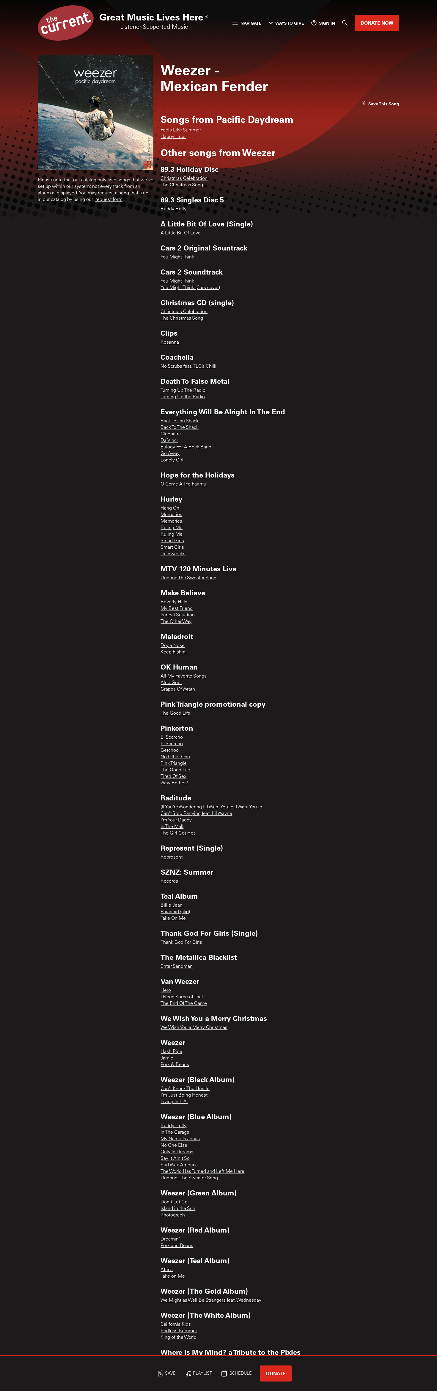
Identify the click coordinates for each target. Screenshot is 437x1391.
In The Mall (172, 826)
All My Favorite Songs (184, 676)
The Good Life (175, 713)
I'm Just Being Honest (184, 1095)
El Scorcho (172, 737)
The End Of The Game (184, 1003)
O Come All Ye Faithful (184, 484)
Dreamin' (170, 1239)
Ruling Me (172, 528)
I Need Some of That (182, 997)
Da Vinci (169, 440)
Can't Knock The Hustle (185, 1089)
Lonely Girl (172, 460)
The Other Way (176, 621)
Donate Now (377, 23)
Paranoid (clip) (175, 912)
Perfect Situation (178, 615)
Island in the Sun (178, 1208)
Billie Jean (172, 905)
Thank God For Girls (181, 942)
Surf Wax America (179, 1165)
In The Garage (175, 1132)
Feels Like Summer (181, 130)
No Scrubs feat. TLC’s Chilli (188, 366)
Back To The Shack (180, 421)
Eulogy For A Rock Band (186, 447)
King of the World (179, 1337)
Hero (166, 990)
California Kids (176, 1324)
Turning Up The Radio (183, 390)
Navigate (251, 23)
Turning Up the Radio (183, 397)
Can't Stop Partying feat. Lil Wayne (196, 813)
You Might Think (177, 257)
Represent (172, 857)
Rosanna (170, 342)
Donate (276, 1373)
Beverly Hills (174, 602)
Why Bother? (174, 783)
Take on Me (173, 1276)
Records (169, 881)
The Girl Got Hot (178, 833)
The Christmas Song (182, 185)
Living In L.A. (174, 1102)
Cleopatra (171, 434)
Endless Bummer (179, 1331)
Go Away (170, 453)
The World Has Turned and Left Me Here (202, 1171)
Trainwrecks (173, 554)
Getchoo (170, 750)
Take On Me (173, 918)
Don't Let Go (174, 1202)
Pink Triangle (174, 763)
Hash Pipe (171, 1051)
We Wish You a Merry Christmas (194, 1027)
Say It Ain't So (175, 1158)
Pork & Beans (175, 1064)
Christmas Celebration (184, 178)
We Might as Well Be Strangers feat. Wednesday (211, 1300)
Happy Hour (173, 136)
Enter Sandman (177, 966)
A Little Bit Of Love (181, 233)
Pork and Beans (177, 1246)
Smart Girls (172, 541)
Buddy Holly (173, 209)
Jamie (167, 1058)
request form (108, 199)
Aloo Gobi (171, 683)
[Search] (345, 23)
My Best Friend (177, 608)
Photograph (173, 1215)
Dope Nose (173, 645)
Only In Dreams (177, 1152)
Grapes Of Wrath (178, 689)
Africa (167, 1270)
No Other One (175, 757)
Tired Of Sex (173, 776)
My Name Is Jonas (180, 1139)
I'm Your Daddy (176, 820)
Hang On (170, 508)
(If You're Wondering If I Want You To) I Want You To (211, 807)
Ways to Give (289, 23)
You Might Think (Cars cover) (190, 288)
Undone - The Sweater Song (189, 1178)
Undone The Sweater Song (188, 578)
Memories (171, 515)
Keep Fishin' (174, 652)
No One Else (174, 1145)
